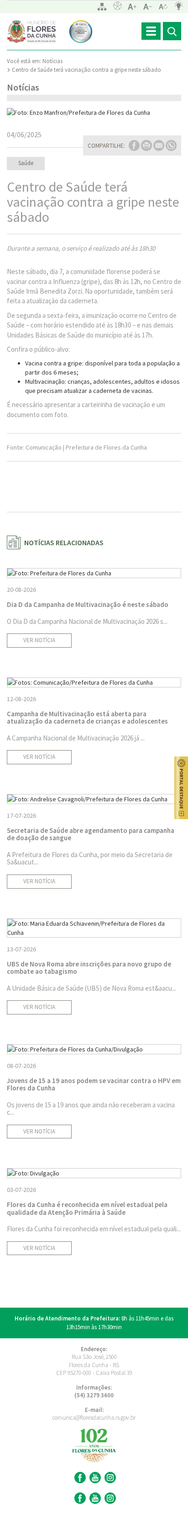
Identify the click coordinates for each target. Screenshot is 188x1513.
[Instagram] (109, 1477)
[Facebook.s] (79, 1498)
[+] (132, 6)
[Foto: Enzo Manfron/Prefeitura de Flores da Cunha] (94, 112)
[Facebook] (79, 1477)
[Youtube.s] (94, 1498)
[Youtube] (94, 1477)
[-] (148, 6)
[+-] (163, 6)
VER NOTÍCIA (39, 640)
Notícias (52, 61)
